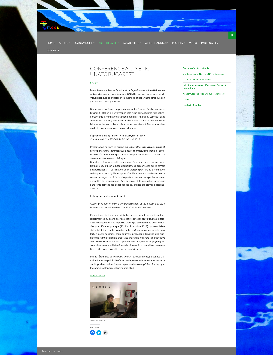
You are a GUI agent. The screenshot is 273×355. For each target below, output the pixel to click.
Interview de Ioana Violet (198, 79)
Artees (63, 42)
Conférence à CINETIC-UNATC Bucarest (203, 73)
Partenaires (209, 42)
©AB (44, 351)
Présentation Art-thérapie (196, 68)
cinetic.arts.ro (97, 275)
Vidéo (193, 42)
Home (51, 42)
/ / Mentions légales (54, 351)
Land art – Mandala (192, 105)
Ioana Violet (83, 42)
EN (96, 82)
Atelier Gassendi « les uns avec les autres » (204, 93)
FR (91, 82)
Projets (177, 42)
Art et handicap (156, 42)
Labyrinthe (131, 42)
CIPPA (186, 99)
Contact (53, 50)
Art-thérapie (108, 42)
